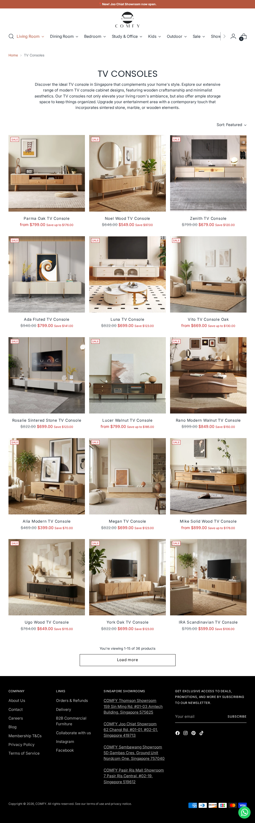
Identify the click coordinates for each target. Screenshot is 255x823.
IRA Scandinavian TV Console (208, 622)
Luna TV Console (127, 319)
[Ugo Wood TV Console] (46, 577)
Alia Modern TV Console (47, 521)
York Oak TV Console (128, 622)
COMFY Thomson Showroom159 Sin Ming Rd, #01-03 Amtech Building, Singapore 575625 (133, 706)
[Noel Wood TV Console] (127, 173)
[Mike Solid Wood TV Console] (208, 476)
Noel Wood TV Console (127, 218)
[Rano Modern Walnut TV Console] (208, 375)
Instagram (65, 741)
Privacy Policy (21, 744)
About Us (16, 700)
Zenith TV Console (208, 218)
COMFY (40, 804)
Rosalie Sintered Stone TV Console (46, 420)
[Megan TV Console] (127, 476)
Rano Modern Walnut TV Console (208, 420)
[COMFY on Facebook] (178, 734)
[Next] (224, 36)
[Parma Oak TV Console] (46, 173)
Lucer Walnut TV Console (127, 420)
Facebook (65, 750)
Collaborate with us (73, 733)
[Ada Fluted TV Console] (46, 274)
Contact (15, 709)
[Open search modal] (11, 36)
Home (13, 55)
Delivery (63, 709)
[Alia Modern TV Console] (46, 476)
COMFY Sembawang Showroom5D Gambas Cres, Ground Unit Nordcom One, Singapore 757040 (134, 753)
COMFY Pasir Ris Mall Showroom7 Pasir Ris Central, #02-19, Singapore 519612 (134, 776)
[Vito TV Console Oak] (208, 274)
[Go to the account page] (233, 36)
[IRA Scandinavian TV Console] (208, 577)
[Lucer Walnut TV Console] (127, 375)
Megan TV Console (127, 521)
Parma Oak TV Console (47, 218)
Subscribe (237, 716)
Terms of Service (24, 753)
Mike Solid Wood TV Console (208, 521)
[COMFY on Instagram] (186, 734)
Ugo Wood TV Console (47, 622)
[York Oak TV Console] (127, 577)
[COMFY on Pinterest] (194, 734)
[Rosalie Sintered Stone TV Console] (46, 375)
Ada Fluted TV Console (46, 319)
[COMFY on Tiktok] (202, 734)
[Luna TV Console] (127, 274)
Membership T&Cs (25, 735)
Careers (15, 718)
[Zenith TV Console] (208, 173)
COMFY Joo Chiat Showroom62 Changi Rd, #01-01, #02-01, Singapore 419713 (131, 730)
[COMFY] (127, 19)
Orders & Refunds (72, 700)
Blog (12, 727)
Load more (127, 659)
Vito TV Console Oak (208, 319)
